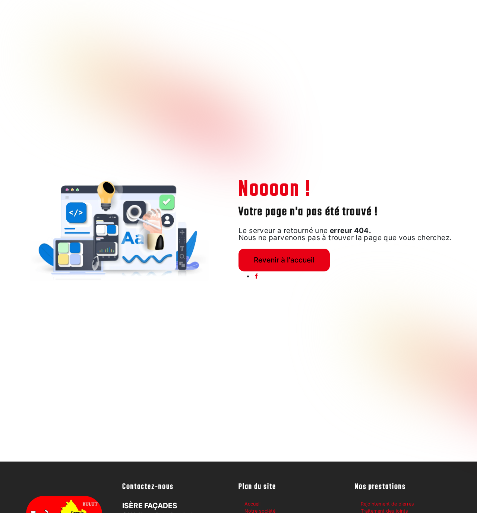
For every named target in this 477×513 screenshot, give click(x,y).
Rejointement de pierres (387, 504)
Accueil (252, 504)
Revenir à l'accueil (284, 259)
